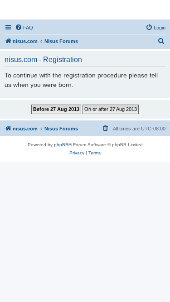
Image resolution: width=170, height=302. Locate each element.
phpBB (61, 144)
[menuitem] (24, 27)
